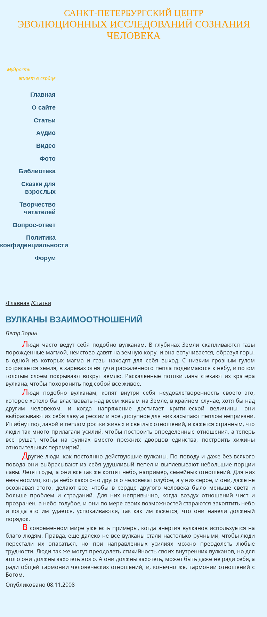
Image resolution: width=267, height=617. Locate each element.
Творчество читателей (37, 208)
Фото (48, 158)
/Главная (18, 303)
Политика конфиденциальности (31, 241)
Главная (43, 94)
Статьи (45, 120)
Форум (45, 258)
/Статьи (41, 303)
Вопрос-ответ (34, 225)
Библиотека (37, 171)
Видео (46, 145)
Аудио (46, 132)
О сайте (44, 107)
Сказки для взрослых (38, 187)
